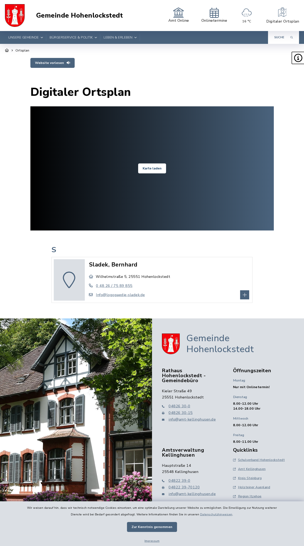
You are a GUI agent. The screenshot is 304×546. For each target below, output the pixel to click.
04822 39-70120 (184, 487)
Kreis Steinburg (250, 478)
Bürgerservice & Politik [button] (71, 37)
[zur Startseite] (15, 15)
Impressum (152, 541)
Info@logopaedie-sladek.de (120, 294)
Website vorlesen (50, 63)
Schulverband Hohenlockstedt (261, 460)
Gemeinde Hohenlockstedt (79, 15)
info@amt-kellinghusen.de (192, 419)
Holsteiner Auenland (254, 487)
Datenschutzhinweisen (216, 514)
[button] (298, 58)
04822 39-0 (179, 480)
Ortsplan (22, 50)
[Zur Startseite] (7, 50)
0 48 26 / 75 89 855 (114, 285)
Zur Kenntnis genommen (152, 527)
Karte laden (152, 168)
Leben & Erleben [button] (118, 37)
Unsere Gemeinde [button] (23, 37)
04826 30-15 (181, 412)
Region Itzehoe (250, 496)
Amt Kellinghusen (252, 469)
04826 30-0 (179, 406)
